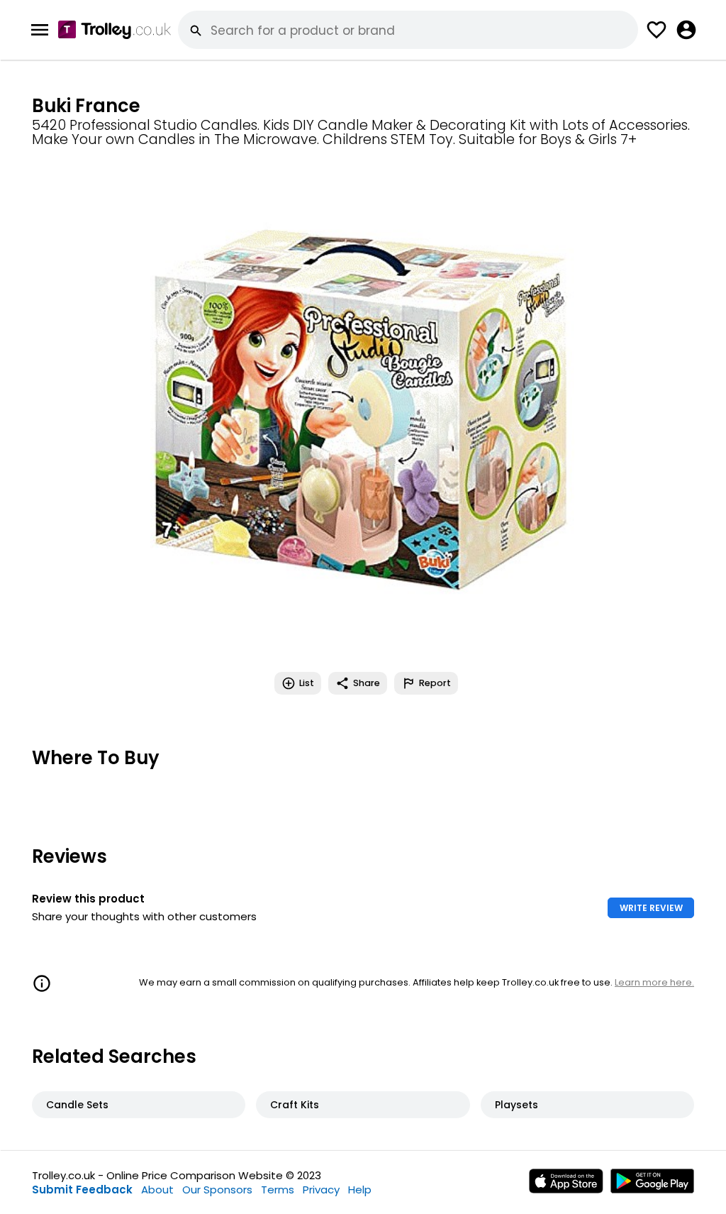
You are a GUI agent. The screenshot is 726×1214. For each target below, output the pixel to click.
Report (435, 683)
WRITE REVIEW (651, 908)
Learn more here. (654, 982)
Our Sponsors (217, 1189)
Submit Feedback (82, 1189)
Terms (277, 1189)
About (157, 1189)
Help (360, 1189)
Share (366, 683)
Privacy (321, 1189)
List (306, 683)
